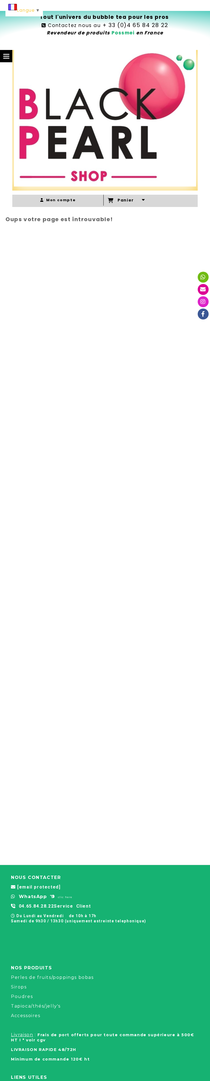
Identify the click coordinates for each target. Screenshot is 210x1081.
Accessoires (25, 1015)
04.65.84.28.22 (36, 906)
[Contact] (203, 289)
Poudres (22, 996)
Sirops (19, 987)
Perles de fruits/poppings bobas (52, 977)
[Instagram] (203, 301)
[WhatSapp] (203, 277)
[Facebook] (203, 314)
